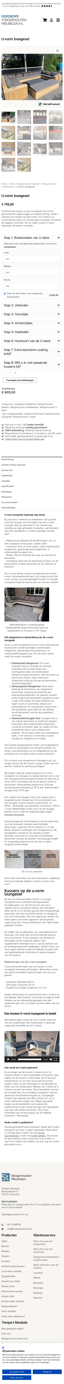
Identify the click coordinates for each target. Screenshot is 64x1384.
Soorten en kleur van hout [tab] (13, 465)
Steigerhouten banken (28, 184)
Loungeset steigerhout (25, 404)
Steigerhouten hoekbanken (24, 407)
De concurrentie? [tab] (9, 502)
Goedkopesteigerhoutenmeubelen (22, 1127)
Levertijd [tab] (5, 481)
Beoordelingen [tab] (8, 507)
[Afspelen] (8, 1059)
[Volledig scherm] (55, 1059)
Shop (12, 184)
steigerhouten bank (34, 414)
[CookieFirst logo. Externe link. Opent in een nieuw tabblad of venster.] (3, 1347)
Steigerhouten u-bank (24, 417)
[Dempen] (50, 1059)
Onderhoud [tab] (6, 475)
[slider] (29, 1059)
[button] (57, 51)
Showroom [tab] (6, 497)
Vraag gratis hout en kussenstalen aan (24, 439)
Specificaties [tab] (7, 486)
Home (4, 184)
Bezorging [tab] (6, 491)
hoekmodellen (38, 1136)
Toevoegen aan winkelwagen (20, 380)
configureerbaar (15, 414)
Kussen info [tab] (7, 470)
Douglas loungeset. (14, 814)
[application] (32, 1046)
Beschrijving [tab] (7, 459)
